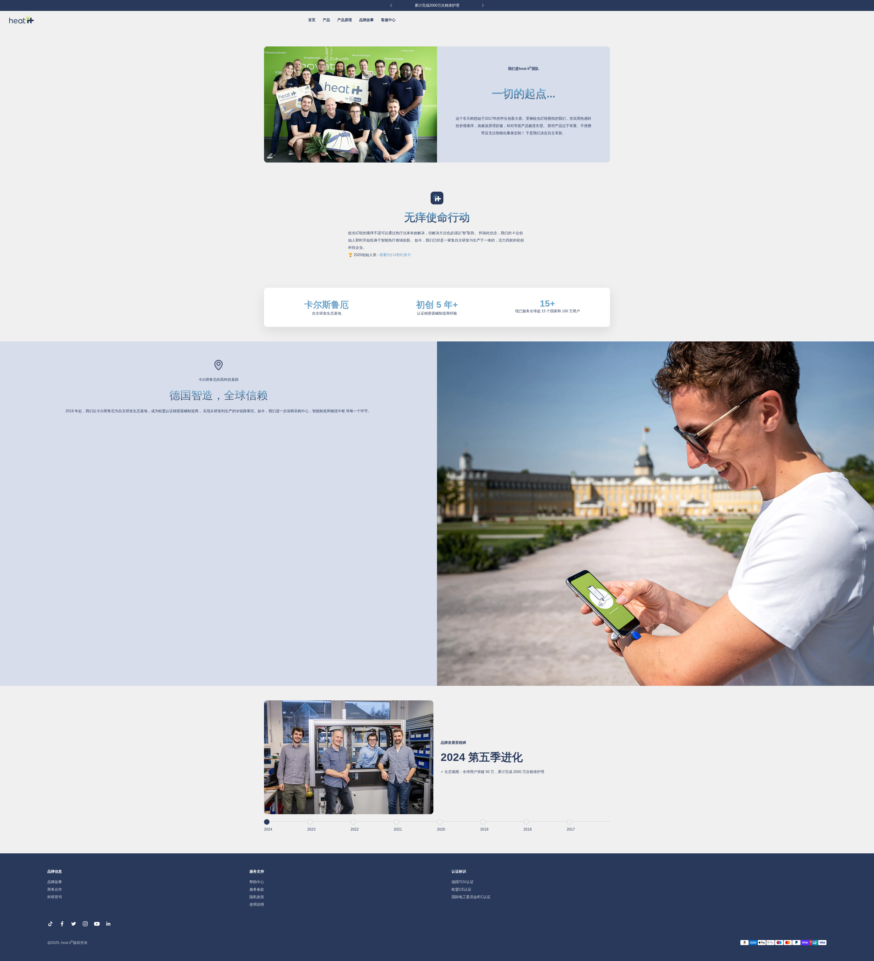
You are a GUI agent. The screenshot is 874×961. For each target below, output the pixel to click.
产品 (326, 20)
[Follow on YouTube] (97, 926)
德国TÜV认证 (463, 882)
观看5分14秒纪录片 (395, 255)
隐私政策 (256, 897)
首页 (311, 20)
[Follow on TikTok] (50, 926)
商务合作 (54, 889)
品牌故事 (366, 20)
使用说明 (256, 904)
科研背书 (54, 897)
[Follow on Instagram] (85, 926)
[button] (391, 5)
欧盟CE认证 (461, 889)
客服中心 (388, 20)
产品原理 (344, 20)
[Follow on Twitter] (74, 926)
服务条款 (256, 889)
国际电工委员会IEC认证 (471, 897)
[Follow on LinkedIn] (108, 926)
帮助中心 (256, 882)
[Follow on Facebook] (62, 926)
